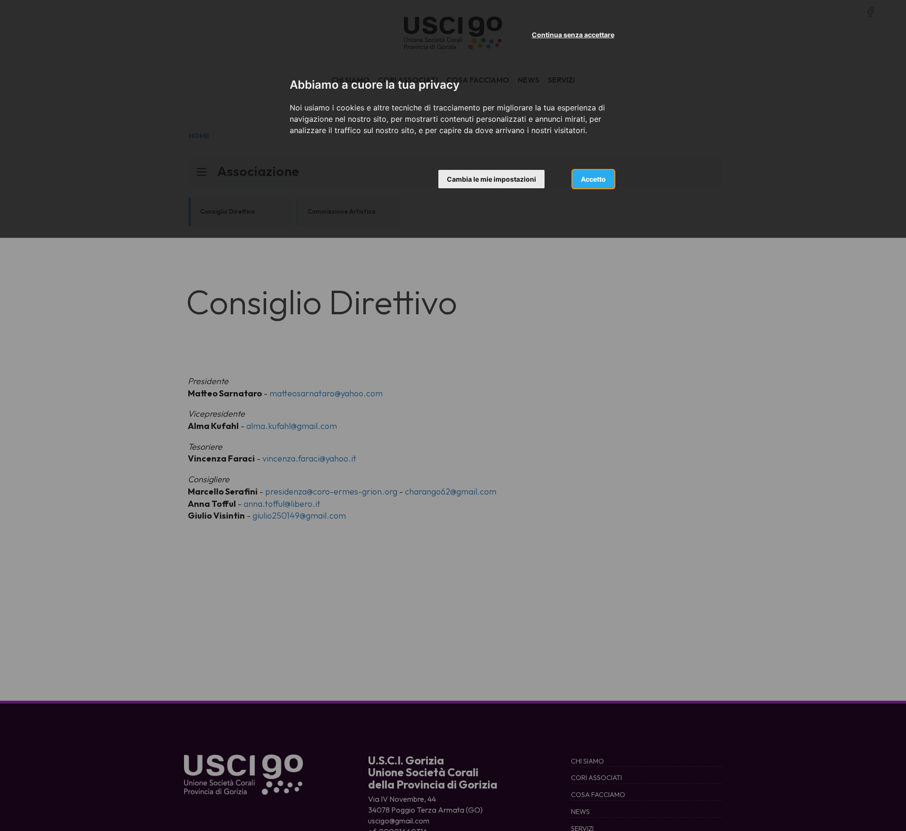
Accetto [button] (593, 179)
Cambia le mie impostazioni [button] (491, 179)
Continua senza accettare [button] (573, 35)
